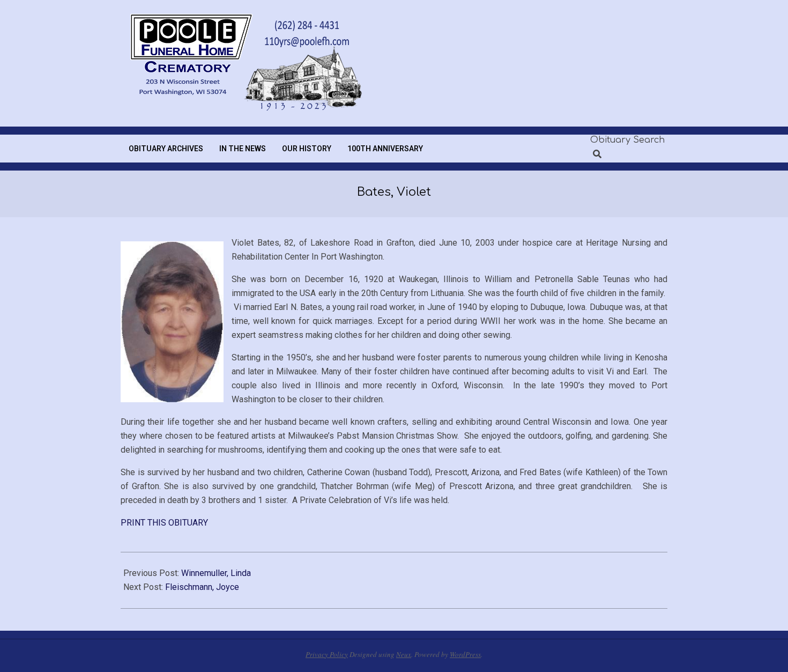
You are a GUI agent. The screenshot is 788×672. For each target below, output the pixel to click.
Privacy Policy (327, 654)
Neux (403, 654)
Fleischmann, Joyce (202, 587)
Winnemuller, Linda (216, 573)
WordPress (465, 654)
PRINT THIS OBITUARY (164, 523)
